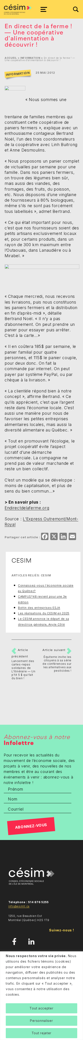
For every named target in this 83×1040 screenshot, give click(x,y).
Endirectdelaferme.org (27, 507)
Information (30, 57)
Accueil (11, 57)
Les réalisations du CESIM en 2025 (43, 613)
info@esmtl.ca (19, 906)
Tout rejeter (41, 1033)
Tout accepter (41, 1008)
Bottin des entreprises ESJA (39, 607)
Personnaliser (41, 1021)
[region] (41, 995)
